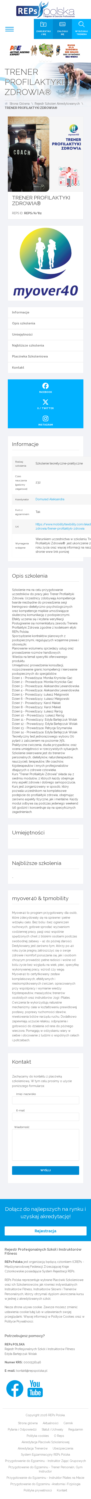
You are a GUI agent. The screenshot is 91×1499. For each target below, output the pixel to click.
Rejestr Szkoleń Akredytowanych (57, 103)
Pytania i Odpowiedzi (22, 1429)
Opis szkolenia (23, 323)
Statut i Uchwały (52, 1429)
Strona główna (28, 1423)
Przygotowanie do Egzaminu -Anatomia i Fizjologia (45, 1484)
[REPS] (45, 9)
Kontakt (18, 367)
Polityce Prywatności (19, 1321)
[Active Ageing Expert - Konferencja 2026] (45, 51)
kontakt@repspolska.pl (31, 1370)
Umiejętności (22, 334)
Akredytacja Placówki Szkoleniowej (45, 1442)
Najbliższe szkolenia (28, 345)
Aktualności (50, 1423)
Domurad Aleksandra (50, 499)
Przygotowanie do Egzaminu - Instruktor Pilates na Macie (45, 1477)
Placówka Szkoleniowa (30, 356)
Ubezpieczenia (63, 1448)
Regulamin (75, 1429)
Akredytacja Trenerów (33, 1448)
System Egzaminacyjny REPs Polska (45, 1454)
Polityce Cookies (62, 1316)
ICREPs (77, 1261)
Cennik (68, 1423)
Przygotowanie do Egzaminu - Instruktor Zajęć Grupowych (45, 1461)
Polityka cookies (38, 1435)
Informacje (20, 312)
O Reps (59, 1435)
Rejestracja (45, 1231)
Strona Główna (20, 103)
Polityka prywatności (38, 1490)
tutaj (32, 1312)
